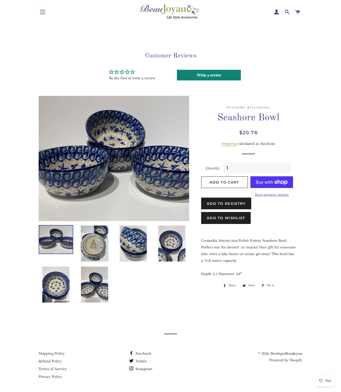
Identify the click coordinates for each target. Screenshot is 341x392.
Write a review (209, 75)
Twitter (141, 361)
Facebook (143, 353)
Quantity (212, 168)
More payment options (272, 195)
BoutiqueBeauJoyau (286, 353)
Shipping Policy (52, 353)
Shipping (229, 143)
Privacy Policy (50, 376)
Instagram (143, 368)
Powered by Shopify (285, 360)
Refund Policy (50, 361)
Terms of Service (53, 368)
